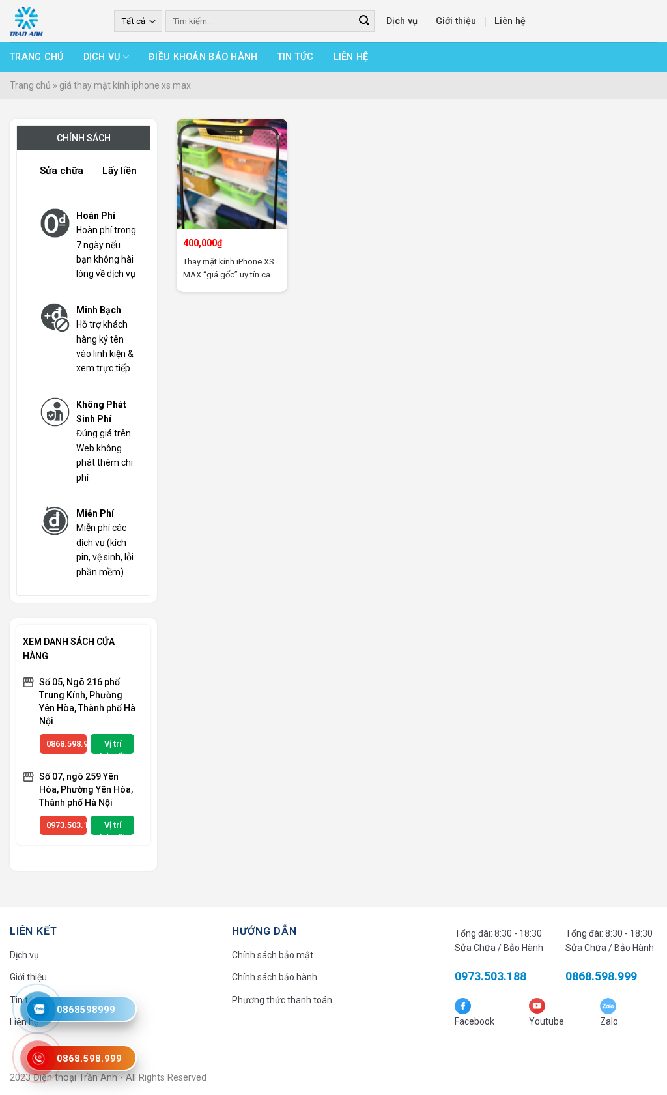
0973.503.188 (66, 825)
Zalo (609, 1021)
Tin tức (295, 57)
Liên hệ (510, 21)
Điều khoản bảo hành (203, 57)
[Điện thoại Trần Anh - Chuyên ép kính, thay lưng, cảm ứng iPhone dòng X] (52, 21)
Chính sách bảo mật (272, 955)
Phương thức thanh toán (282, 1000)
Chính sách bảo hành (274, 977)
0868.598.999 (66, 743)
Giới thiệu (456, 21)
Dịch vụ (402, 21)
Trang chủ (37, 57)
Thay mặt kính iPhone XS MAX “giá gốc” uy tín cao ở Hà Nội (229, 269)
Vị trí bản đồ (113, 746)
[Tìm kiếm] (364, 21)
